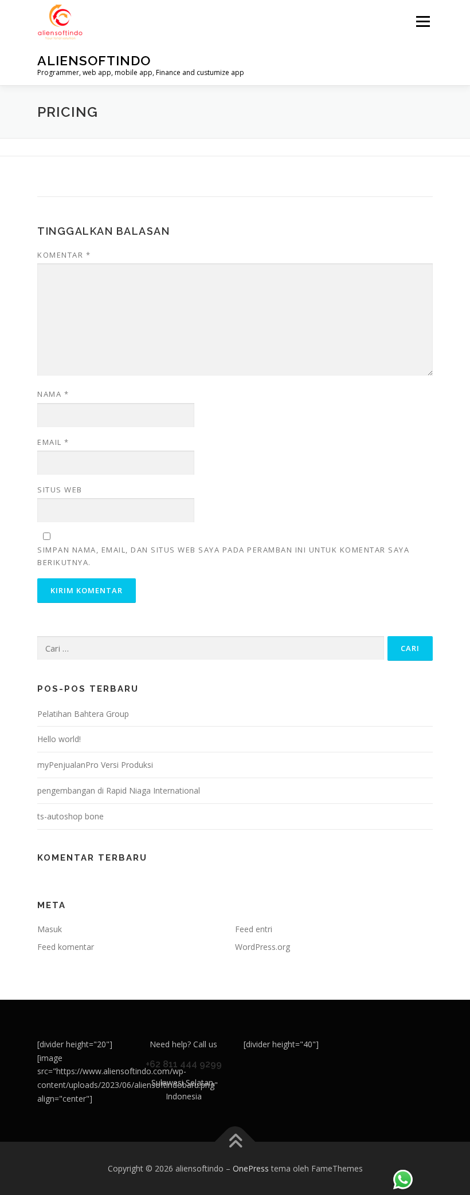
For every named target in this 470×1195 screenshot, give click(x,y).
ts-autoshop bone (70, 816)
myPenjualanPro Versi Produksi (95, 764)
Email (53, 442)
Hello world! (59, 738)
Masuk (49, 929)
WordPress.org (262, 946)
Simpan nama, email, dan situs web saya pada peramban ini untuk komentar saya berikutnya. (223, 556)
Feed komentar (65, 946)
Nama (53, 394)
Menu (423, 21)
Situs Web (60, 489)
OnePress (251, 1168)
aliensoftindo (94, 60)
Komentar (64, 255)
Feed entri (253, 929)
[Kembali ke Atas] (235, 1141)
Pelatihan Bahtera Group (83, 713)
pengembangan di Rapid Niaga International (118, 790)
